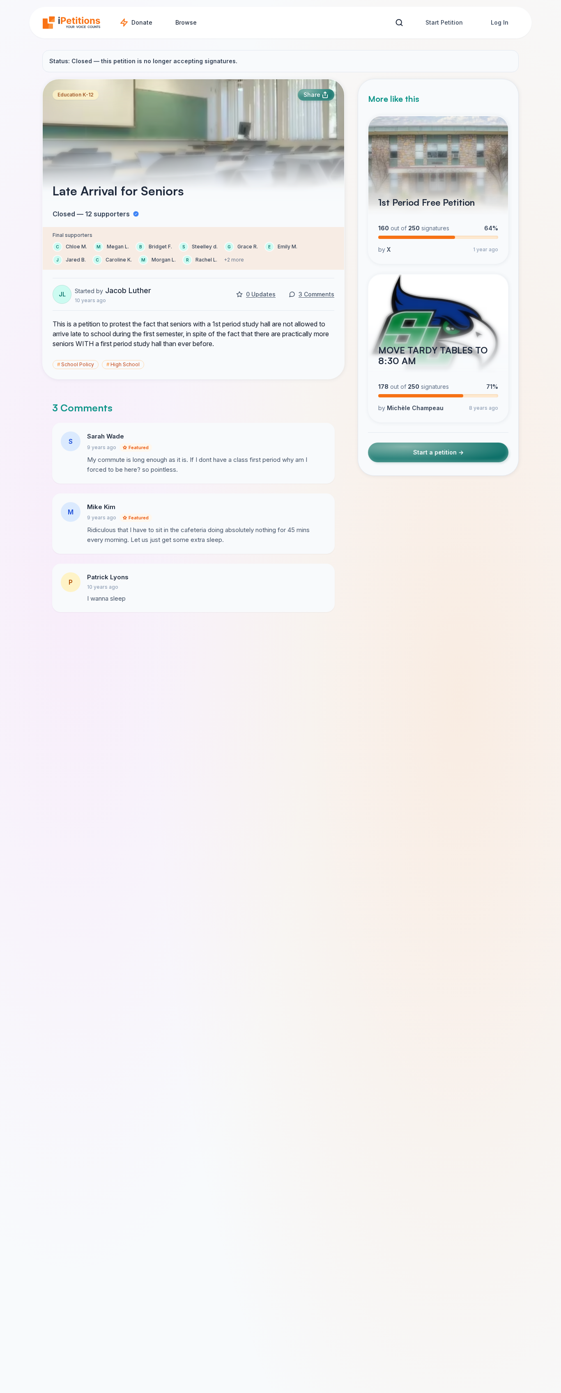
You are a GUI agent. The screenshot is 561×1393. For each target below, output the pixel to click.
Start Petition (444, 22)
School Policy (75, 364)
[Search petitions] (399, 22)
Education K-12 (75, 95)
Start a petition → (438, 452)
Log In (499, 22)
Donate (141, 22)
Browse (186, 22)
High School (123, 364)
